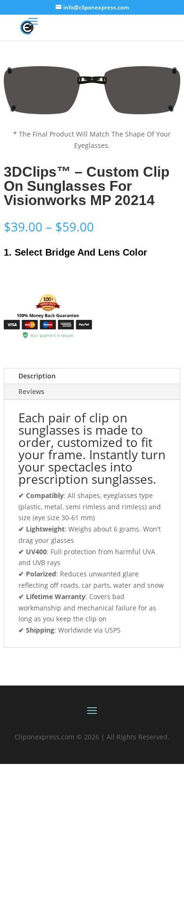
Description (37, 375)
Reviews (31, 391)
